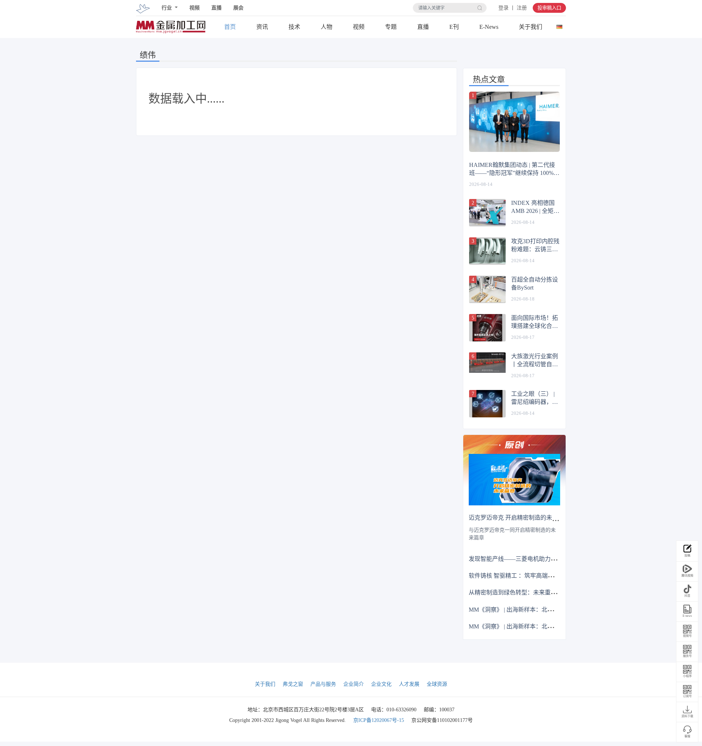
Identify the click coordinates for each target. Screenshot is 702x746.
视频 (194, 8)
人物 (326, 27)
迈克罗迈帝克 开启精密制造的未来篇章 (519, 517)
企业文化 (381, 684)
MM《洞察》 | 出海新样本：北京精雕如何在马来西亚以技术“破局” (554, 609)
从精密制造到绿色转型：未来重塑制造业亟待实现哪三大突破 (548, 592)
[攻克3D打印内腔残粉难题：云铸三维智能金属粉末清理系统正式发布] (487, 251)
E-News (488, 27)
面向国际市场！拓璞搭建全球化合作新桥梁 (534, 322)
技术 (294, 27)
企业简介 (353, 684)
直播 (216, 8)
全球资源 (437, 684)
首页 (230, 27)
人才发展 (409, 684)
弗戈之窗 (293, 684)
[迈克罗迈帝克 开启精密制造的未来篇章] (514, 479)
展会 (238, 8)
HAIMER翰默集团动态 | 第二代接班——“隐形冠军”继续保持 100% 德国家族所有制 (512, 169)
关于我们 (530, 27)
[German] (559, 25)
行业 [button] (167, 8)
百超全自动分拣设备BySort (534, 283)
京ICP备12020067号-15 (378, 720)
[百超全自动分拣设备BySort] (487, 289)
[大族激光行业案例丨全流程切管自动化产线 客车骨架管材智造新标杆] (487, 362)
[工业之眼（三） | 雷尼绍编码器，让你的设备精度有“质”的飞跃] (487, 403)
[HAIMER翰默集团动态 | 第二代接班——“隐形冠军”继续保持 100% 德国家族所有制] (514, 122)
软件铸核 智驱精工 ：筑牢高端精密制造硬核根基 (532, 576)
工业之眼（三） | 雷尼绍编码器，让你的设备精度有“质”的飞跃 (534, 398)
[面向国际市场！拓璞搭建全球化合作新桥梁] (487, 327)
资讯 (262, 27)
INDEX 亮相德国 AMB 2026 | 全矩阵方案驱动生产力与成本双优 (535, 207)
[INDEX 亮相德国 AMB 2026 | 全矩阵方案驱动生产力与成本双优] (487, 212)
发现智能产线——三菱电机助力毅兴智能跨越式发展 (536, 559)
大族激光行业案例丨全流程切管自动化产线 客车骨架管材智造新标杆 (535, 360)
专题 (391, 27)
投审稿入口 (549, 8)
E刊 (454, 27)
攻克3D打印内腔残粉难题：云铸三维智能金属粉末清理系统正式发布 (535, 245)
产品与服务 (323, 684)
